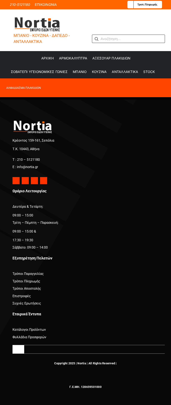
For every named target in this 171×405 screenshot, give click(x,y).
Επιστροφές (22, 296)
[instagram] (25, 180)
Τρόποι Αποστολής (27, 289)
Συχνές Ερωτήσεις (27, 303)
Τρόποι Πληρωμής (26, 281)
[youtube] (34, 180)
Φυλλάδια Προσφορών (29, 337)
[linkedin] (43, 180)
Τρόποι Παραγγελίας (28, 274)
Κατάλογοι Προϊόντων (29, 330)
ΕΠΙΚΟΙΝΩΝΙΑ (46, 5)
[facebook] (16, 180)
